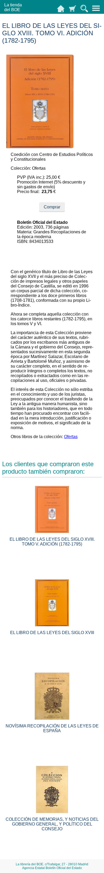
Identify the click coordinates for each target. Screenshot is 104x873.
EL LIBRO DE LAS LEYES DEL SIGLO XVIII (52, 632)
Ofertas (71, 436)
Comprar (52, 207)
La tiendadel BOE (13, 7)
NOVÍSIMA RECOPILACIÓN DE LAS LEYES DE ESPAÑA (52, 728)
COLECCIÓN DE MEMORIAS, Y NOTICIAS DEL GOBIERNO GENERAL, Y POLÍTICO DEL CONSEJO (52, 824)
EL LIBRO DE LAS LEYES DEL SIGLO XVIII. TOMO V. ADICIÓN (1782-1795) (52, 541)
